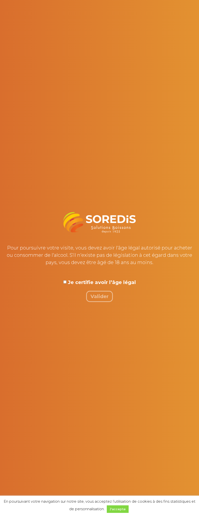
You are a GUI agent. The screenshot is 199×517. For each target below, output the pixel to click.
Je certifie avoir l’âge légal (102, 282)
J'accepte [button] (118, 509)
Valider (99, 296)
